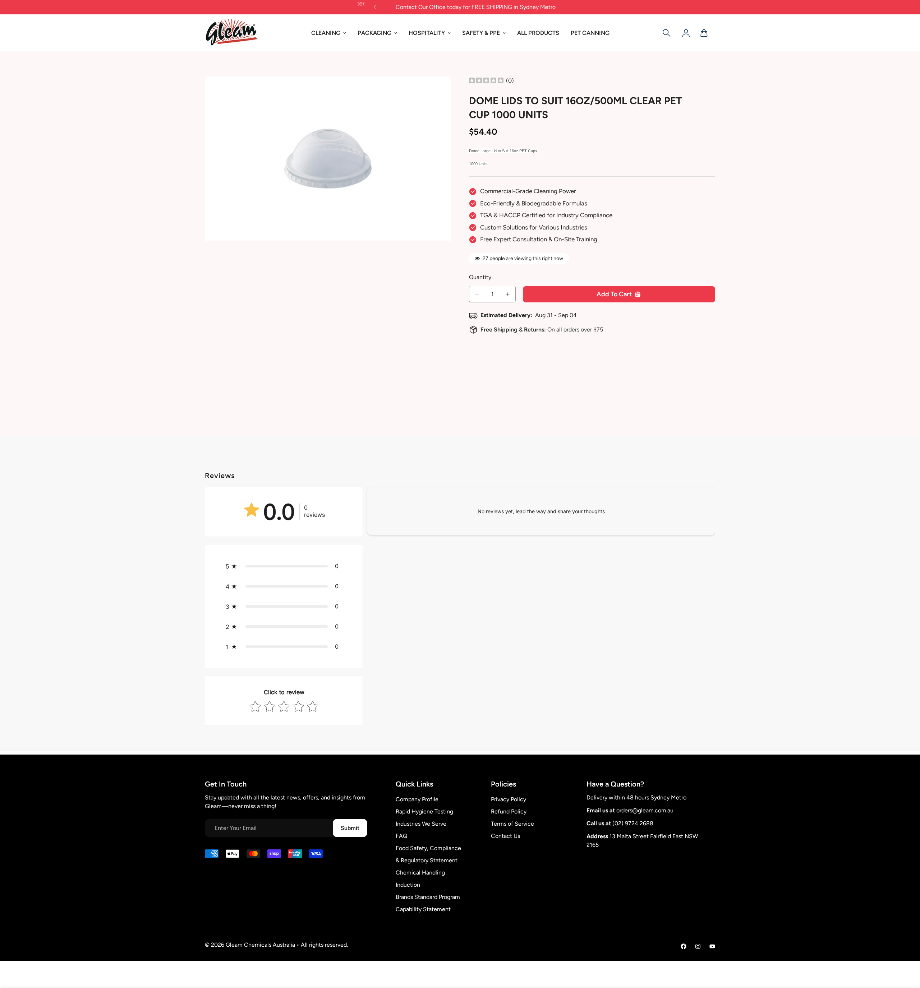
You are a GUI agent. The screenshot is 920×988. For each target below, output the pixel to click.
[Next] (545, 7)
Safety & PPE (481, 32)
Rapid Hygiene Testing (424, 811)
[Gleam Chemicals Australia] (232, 32)
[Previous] (375, 7)
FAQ (401, 835)
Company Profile (417, 799)
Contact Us (505, 835)
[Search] (666, 33)
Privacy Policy (508, 799)
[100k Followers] (698, 946)
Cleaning (325, 32)
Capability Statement (423, 909)
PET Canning (590, 32)
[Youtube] (712, 946)
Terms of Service (512, 823)
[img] (486, 81)
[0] (704, 33)
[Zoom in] (445, 92)
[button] (284, 566)
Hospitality (427, 32)
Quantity (480, 277)
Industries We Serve (421, 823)
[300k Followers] (683, 946)
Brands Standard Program (428, 897)
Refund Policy (508, 811)
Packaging (374, 32)
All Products (538, 32)
